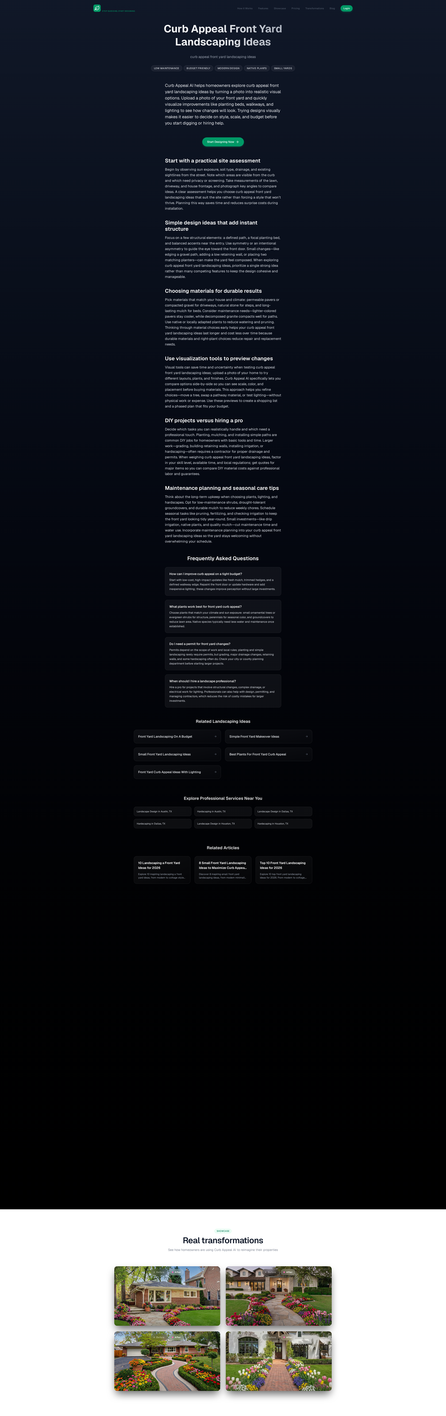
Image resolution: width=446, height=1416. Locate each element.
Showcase (280, 8)
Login (346, 8)
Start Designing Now (220, 142)
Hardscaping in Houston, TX (272, 823)
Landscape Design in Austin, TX (154, 811)
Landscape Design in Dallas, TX (275, 811)
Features (263, 8)
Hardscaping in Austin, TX (211, 811)
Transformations (314, 8)
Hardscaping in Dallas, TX (151, 823)
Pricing (295, 8)
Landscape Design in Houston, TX (216, 823)
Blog (332, 8)
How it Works (245, 8)
